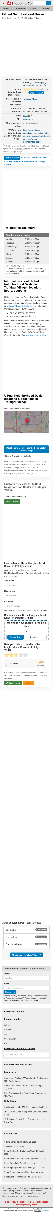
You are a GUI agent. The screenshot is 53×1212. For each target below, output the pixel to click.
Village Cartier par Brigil (20, 1141)
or (26, 626)
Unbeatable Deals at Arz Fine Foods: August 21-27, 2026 (25, 1087)
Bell (5, 1034)
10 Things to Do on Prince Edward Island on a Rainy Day (24, 1120)
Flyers (33, 8)
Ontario (33, 305)
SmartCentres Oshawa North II (23, 1172)
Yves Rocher (10, 1038)
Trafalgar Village (30, 98)
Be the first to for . (25, 161)
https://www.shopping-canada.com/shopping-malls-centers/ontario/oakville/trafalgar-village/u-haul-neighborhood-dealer (36, 136)
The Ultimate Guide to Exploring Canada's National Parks (26, 1113)
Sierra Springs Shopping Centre (24, 1167)
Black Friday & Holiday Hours (18, 1201)
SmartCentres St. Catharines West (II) (24, 1152)
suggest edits (22, 148)
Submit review (14, 683)
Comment (8, 601)
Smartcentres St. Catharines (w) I (25, 1158)
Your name (9, 580)
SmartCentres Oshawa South (23, 1176)
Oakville (25, 305)
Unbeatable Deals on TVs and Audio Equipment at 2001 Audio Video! (26, 1079)
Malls (6, 8)
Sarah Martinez (32, 146)
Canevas (14, 1146)
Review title (9, 590)
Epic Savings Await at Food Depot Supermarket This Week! (25, 1094)
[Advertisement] (26, 47)
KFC (6, 1043)
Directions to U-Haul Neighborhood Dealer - (26, 449)
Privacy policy (24, 1000)
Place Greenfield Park (19, 1162)
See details (45, 1210)
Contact (36, 1201)
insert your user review (36, 335)
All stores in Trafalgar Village (25, 954)
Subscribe (11, 992)
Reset (29, 683)
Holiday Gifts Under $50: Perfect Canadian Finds (25, 1107)
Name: (7, 973)
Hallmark (8, 1029)
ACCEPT (38, 1210)
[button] (26, 422)
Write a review (35, 93)
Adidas (7, 1025)
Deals (46, 8)
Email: (7, 983)
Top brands (20, 8)
